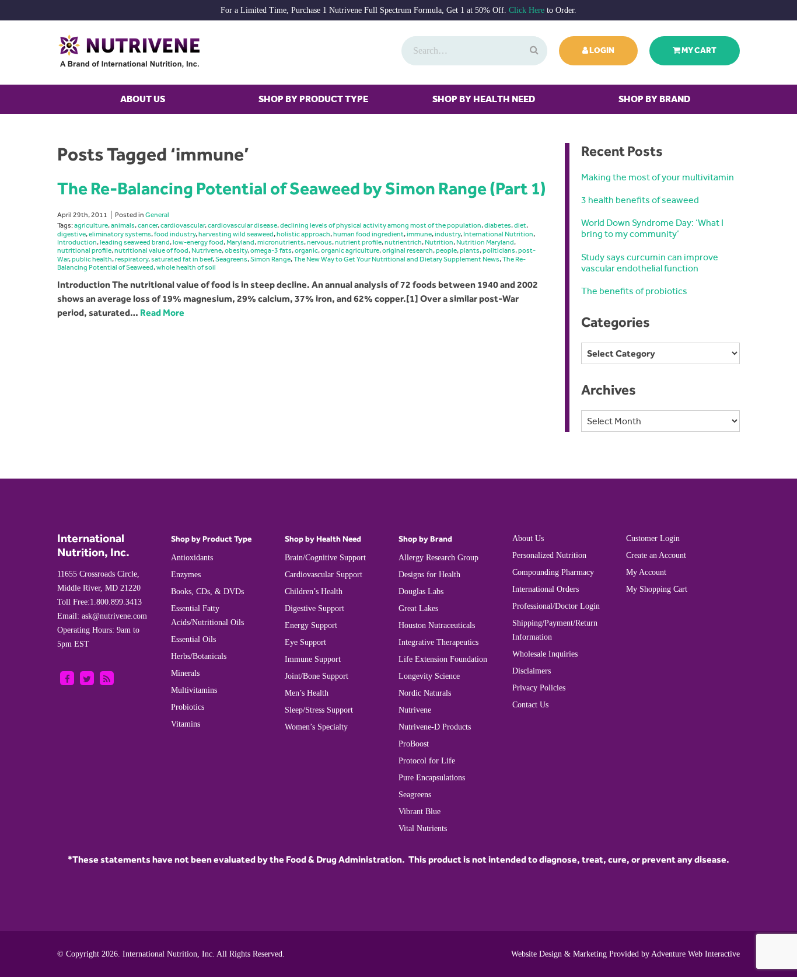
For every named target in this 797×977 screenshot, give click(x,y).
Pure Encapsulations (431, 777)
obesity (236, 250)
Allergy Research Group (438, 557)
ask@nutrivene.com (102, 616)
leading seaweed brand (135, 242)
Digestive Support (314, 608)
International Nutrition (498, 234)
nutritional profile (84, 250)
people (446, 250)
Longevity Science (429, 676)
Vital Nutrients (422, 828)
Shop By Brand (654, 98)
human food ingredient (368, 234)
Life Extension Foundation (442, 659)
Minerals (185, 673)
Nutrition (439, 242)
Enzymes (186, 574)
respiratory (131, 259)
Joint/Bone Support (316, 676)
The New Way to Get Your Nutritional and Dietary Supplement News (396, 259)
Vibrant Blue (419, 811)
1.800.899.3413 (99, 602)
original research (407, 250)
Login (601, 50)
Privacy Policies (538, 687)
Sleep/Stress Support (319, 710)
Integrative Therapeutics (438, 642)
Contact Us (530, 704)
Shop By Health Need (483, 98)
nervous (319, 242)
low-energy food (198, 242)
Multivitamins (194, 690)
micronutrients (280, 242)
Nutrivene (206, 250)
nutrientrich (403, 242)
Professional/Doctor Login (556, 606)
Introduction (77, 242)
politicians (499, 250)
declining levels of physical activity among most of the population (380, 225)
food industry (174, 234)
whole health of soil (186, 267)
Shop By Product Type (313, 98)
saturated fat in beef (181, 259)
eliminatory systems (120, 234)
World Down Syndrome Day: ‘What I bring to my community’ (652, 228)
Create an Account (656, 555)
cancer (148, 225)
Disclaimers (531, 671)
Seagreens (231, 259)
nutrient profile (358, 242)
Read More (162, 312)
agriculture (91, 225)
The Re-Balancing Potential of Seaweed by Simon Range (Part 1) (301, 188)
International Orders (545, 589)
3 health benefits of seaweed (640, 199)
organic (306, 250)
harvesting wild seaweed (236, 234)
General (157, 215)
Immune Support (313, 659)
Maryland (240, 242)
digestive (71, 234)
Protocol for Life (426, 760)
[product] (532, 50)
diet (520, 225)
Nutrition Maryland (485, 242)
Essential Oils (193, 639)
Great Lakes (418, 608)
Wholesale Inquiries (545, 654)
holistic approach (303, 234)
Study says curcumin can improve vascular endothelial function (649, 263)
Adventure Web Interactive (695, 954)
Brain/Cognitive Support (325, 557)
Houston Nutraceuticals (436, 625)
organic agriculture (350, 250)
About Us (142, 98)
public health (92, 259)
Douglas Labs (420, 591)
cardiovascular (182, 225)
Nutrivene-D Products (434, 727)
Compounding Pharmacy (553, 572)
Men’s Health (306, 693)
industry (447, 234)
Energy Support (311, 625)
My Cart (698, 50)
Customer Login (653, 538)
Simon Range (270, 259)
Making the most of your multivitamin (657, 177)
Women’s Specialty (316, 727)
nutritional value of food (151, 250)
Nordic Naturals (424, 693)
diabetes (497, 225)
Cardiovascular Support (323, 574)
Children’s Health (313, 591)
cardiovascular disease (242, 225)
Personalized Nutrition (549, 555)
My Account (646, 572)
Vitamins (185, 724)
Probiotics (187, 707)
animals (123, 225)
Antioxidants (192, 557)
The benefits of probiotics (634, 290)
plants (470, 250)
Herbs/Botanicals (198, 656)
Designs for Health (429, 574)
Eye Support (305, 642)
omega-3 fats (271, 250)
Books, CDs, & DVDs (207, 591)
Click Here (526, 10)
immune (419, 234)
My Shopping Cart (656, 589)
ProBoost (413, 743)
